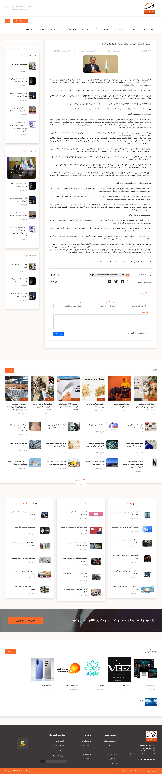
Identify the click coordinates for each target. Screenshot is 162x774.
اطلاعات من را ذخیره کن (136, 333)
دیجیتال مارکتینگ (102, 29)
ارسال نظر (58, 334)
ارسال (43, 761)
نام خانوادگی (110, 302)
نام (147, 302)
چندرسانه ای (118, 29)
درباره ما (43, 29)
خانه (152, 29)
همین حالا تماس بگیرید (25, 620)
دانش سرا (132, 29)
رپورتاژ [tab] (9, 370)
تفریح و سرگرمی (71, 29)
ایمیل (81, 302)
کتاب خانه (55, 29)
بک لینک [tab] (10, 651)
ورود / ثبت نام (20, 21)
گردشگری (85, 29)
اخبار (143, 29)
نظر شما (145, 312)
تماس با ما (30, 29)
